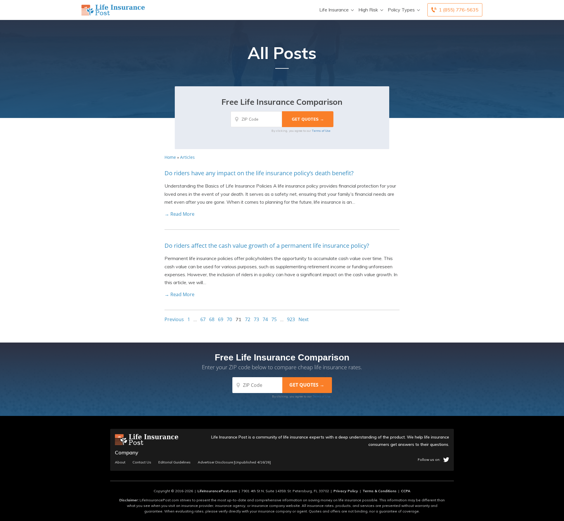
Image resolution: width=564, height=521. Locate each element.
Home (170, 157)
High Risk (368, 10)
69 (220, 319)
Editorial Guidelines (174, 462)
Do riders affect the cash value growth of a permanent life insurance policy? (266, 245)
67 (203, 319)
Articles (187, 157)
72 (247, 319)
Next (303, 319)
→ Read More (179, 214)
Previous (174, 319)
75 (274, 319)
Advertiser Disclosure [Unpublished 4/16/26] (234, 462)
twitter (446, 459)
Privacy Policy (345, 491)
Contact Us (141, 462)
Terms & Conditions (379, 491)
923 (291, 319)
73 (256, 319)
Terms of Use (321, 131)
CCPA (405, 491)
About (120, 462)
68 (211, 319)
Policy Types (401, 10)
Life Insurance (334, 10)
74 (265, 319)
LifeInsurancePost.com (217, 491)
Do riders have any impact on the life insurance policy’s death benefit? (259, 173)
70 (229, 319)
